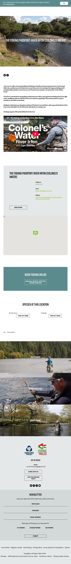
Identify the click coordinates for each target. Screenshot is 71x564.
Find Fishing (35, 357)
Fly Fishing (21, 528)
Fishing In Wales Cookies (61, 556)
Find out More (23, 316)
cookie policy (10, 4)
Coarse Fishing (35, 528)
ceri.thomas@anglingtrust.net (36, 467)
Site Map (3, 556)
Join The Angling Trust (33, 478)
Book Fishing (35, 420)
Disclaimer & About (45, 556)
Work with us (33, 472)
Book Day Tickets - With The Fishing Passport (35, 282)
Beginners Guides (16, 547)
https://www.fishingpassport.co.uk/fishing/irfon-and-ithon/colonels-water (49, 198)
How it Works (5, 547)
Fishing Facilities (35, 388)
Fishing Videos (37, 547)
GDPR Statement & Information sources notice (23, 556)
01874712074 (39, 184)
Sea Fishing (49, 528)
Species (67, 547)
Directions (18, 207)
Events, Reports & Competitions (53, 547)
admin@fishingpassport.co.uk (44, 191)
